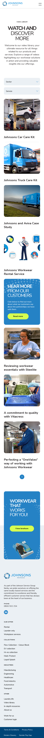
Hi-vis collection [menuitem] (10, 652)
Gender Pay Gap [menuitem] (25, 735)
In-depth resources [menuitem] (12, 706)
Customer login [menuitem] (10, 719)
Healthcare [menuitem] (8, 677)
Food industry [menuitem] (10, 681)
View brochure (21, 528)
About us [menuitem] (8, 710)
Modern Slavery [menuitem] (10, 735)
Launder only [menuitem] (9, 630)
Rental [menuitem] (7, 627)
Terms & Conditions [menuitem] (11, 730)
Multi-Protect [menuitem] (10, 656)
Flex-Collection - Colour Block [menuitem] (16, 645)
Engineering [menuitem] (9, 673)
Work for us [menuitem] (9, 715)
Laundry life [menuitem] (9, 699)
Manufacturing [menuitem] (10, 670)
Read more (18, 316)
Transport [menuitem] (8, 688)
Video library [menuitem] (9, 702)
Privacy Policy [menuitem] (27, 730)
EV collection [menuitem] (9, 648)
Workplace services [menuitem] (12, 634)
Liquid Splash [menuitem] (9, 659)
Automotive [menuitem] (9, 684)
